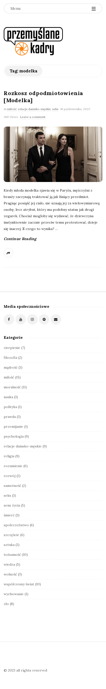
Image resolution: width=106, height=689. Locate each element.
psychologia (14, 436)
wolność (10, 574)
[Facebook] (9, 319)
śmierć (9, 515)
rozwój (10, 476)
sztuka (9, 544)
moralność (12, 387)
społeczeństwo (16, 525)
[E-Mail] (56, 319)
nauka (8, 397)
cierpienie (12, 347)
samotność (12, 485)
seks (55, 109)
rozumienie (13, 466)
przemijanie (13, 426)
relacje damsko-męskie (34, 109)
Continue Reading (20, 238)
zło (6, 604)
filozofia (10, 357)
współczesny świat (19, 584)
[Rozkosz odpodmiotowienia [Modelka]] (53, 154)
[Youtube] (21, 319)
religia (9, 456)
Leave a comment (32, 117)
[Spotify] (44, 319)
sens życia (12, 505)
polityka (10, 407)
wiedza (9, 564)
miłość (12, 109)
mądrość (11, 367)
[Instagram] (32, 319)
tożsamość (12, 554)
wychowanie (14, 594)
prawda (10, 416)
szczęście (11, 535)
